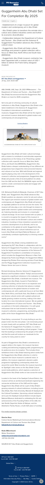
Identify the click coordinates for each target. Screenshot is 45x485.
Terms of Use (13, 476)
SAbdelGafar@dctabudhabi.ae (13, 425)
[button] (22, 135)
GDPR (33, 476)
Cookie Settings (37, 479)
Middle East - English (8, 21)
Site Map (26, 479)
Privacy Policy (24, 476)
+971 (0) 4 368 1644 (7, 457)
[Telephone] (42, 3)
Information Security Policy (12, 479)
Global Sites (10, 463)
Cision (26, 482)
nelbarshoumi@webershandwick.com (16, 435)
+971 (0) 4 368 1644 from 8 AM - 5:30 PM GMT (22, 469)
